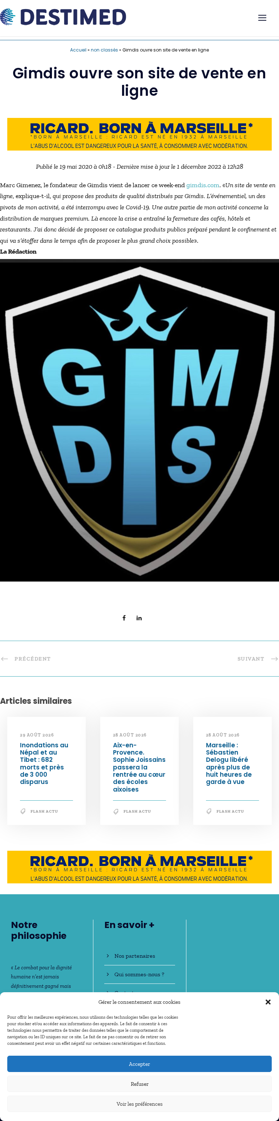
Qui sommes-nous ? (139, 974)
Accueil (78, 50)
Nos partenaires (134, 955)
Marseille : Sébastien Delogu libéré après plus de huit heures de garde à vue (229, 764)
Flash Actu (44, 811)
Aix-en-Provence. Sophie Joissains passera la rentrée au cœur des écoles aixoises (139, 767)
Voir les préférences (140, 1104)
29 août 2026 (37, 735)
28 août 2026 (130, 735)
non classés (104, 50)
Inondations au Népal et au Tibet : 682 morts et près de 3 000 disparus (44, 764)
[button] (268, 1002)
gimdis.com (202, 185)
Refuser (140, 1084)
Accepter (139, 1064)
